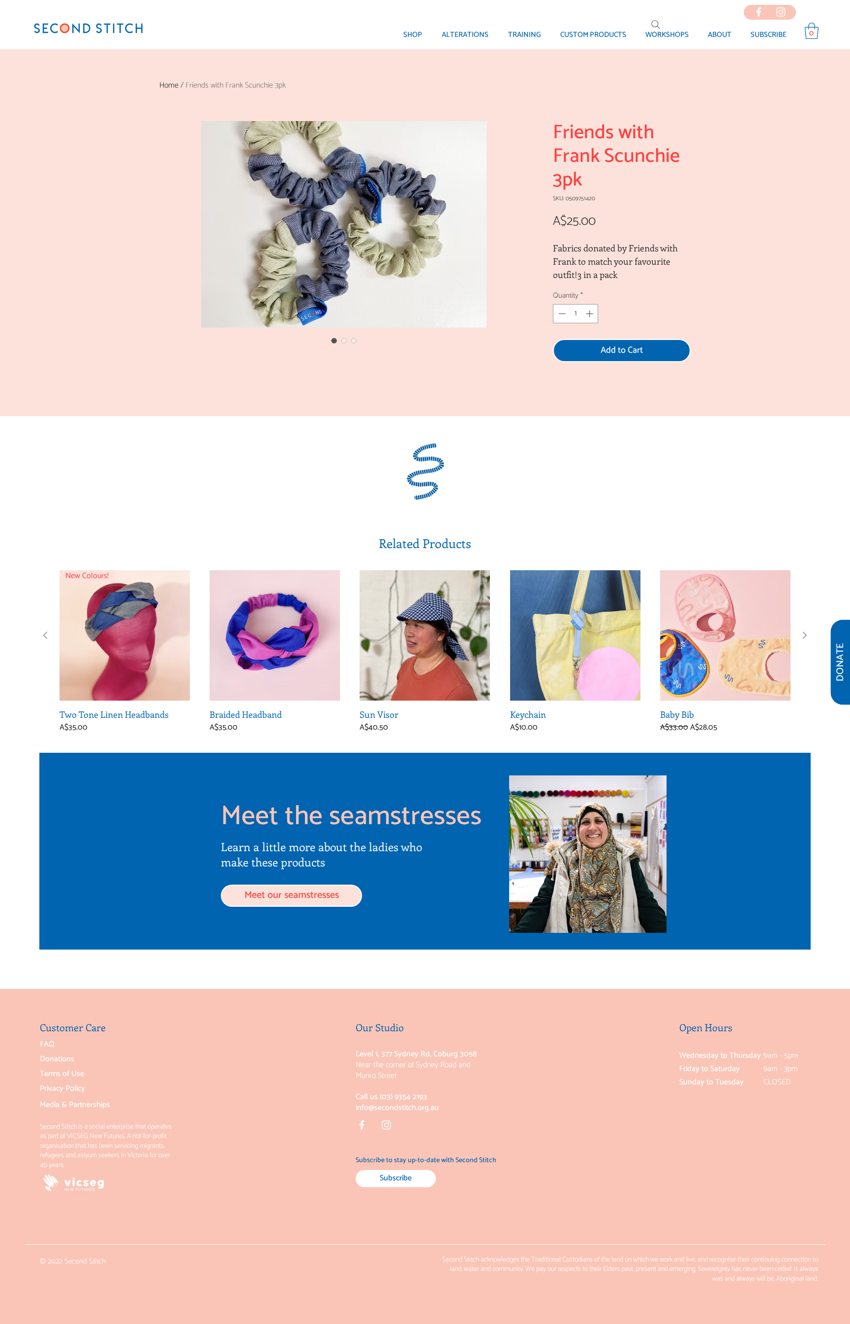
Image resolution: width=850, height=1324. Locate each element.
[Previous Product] (45, 635)
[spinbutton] (576, 314)
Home (169, 85)
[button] (719, 35)
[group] (425, 657)
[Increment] (590, 314)
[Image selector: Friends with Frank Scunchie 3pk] (334, 340)
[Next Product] (805, 635)
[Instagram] (386, 1125)
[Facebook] (362, 1125)
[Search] (655, 24)
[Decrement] (561, 314)
